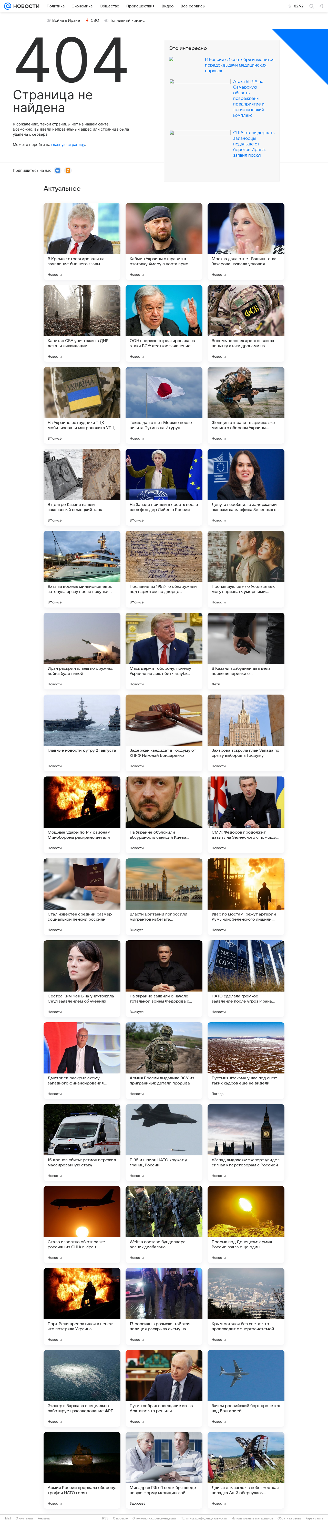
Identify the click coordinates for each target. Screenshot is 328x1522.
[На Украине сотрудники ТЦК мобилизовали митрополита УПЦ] (82, 405)
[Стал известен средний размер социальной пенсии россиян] (82, 896)
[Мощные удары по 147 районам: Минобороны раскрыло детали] (82, 814)
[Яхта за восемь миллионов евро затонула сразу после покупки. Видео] (82, 569)
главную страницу (68, 144)
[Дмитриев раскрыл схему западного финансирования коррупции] (82, 1060)
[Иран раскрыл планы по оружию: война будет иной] (82, 651)
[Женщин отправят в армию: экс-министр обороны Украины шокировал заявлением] (246, 405)
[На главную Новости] (25, 6)
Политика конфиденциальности (203, 1518)
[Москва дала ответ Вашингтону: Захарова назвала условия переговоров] (246, 241)
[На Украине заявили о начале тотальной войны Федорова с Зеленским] (164, 978)
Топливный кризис (127, 20)
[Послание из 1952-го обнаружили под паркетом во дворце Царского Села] (164, 569)
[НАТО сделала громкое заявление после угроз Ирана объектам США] (246, 978)
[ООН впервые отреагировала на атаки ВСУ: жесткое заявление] (164, 323)
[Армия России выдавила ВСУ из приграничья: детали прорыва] (164, 1060)
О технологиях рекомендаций (154, 1518)
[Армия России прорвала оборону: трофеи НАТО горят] (82, 1470)
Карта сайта (314, 1518)
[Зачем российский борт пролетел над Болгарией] (246, 1388)
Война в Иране (66, 20)
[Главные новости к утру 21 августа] (82, 733)
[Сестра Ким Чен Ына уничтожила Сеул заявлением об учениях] (82, 978)
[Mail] (7, 6)
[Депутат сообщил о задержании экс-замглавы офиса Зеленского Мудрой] (246, 487)
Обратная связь (289, 1518)
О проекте (120, 1518)
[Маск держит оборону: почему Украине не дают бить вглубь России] (164, 651)
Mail (8, 1518)
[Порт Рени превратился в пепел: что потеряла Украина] (82, 1306)
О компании (24, 1518)
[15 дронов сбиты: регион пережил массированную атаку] (82, 1142)
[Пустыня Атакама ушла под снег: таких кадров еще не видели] (246, 1060)
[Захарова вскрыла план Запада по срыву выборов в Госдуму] (246, 733)
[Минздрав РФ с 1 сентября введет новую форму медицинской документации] (164, 1470)
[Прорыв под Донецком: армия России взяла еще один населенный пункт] (246, 1224)
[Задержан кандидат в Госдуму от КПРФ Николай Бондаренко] (164, 733)
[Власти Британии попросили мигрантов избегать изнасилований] (164, 896)
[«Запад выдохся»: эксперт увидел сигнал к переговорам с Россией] (246, 1142)
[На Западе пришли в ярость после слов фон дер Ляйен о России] (164, 487)
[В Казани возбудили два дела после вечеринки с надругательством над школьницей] (246, 651)
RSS (105, 1518)
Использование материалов (252, 1518)
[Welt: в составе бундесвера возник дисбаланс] (164, 1224)
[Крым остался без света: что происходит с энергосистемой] (246, 1306)
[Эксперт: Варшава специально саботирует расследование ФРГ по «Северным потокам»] (82, 1388)
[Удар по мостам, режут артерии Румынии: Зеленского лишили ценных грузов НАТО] (246, 896)
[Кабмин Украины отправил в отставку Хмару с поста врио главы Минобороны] (164, 241)
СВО (95, 20)
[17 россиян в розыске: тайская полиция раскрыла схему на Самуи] (164, 1306)
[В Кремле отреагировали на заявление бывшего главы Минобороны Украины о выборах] (82, 241)
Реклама (43, 1518)
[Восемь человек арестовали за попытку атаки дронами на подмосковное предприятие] (246, 323)
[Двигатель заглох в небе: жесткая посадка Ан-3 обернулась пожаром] (246, 1470)
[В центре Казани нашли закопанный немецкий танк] (82, 487)
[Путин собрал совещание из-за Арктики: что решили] (164, 1388)
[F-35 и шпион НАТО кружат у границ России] (164, 1142)
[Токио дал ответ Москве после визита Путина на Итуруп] (164, 405)
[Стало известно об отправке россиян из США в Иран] (82, 1224)
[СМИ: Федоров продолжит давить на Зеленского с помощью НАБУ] (246, 814)
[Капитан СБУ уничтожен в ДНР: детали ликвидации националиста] (82, 323)
